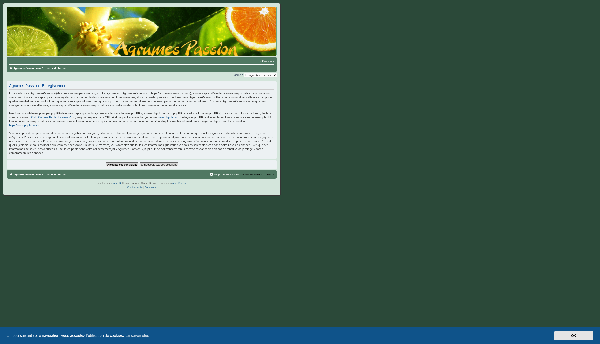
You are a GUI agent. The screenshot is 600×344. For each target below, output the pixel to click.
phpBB (117, 183)
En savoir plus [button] (137, 335)
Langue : (238, 75)
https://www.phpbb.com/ (24, 125)
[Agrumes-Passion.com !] (28, 15)
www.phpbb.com (168, 117)
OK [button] (573, 335)
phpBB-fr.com (179, 183)
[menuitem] (266, 61)
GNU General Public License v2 (51, 117)
